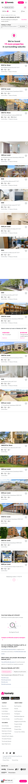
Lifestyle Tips (17, 726)
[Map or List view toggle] (25, 7)
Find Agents (17, 713)
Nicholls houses (5, 677)
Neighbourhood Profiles (20, 721)
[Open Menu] (2, 2)
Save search (23, 781)
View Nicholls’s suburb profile (8, 649)
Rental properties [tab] (7, 671)
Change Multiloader (6, 728)
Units (15, 15)
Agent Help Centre (6, 744)
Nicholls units (4, 682)
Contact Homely (6, 719)
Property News (17, 729)
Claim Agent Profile (6, 733)
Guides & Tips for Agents (7, 736)
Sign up (21, 2)
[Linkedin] (14, 753)
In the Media (5, 711)
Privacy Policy (6, 760)
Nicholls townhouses (6, 684)
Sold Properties (18, 711)
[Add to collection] (26, 65)
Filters (6, 11)
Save (23, 11)
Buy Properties (17, 706)
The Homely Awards (6, 741)
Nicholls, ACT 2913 (9, 15)
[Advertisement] (14, 131)
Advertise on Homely (6, 731)
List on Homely (5, 725)
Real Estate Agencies (19, 716)
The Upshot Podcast (6, 738)
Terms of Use (15, 760)
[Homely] (14, 693)
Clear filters (24, 19)
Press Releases (5, 708)
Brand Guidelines (6, 713)
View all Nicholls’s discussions (8, 662)
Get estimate (22, 26)
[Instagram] (6, 753)
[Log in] (26, 2)
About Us (4, 706)
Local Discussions (18, 719)
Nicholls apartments (6, 680)
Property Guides (18, 724)
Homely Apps (5, 716)
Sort (15, 11)
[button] (14, 7)
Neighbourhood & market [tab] (20, 671)
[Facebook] (3, 753)
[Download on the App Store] (6, 698)
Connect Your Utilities (19, 731)
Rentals (16, 708)
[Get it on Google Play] (15, 698)
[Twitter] (10, 753)
